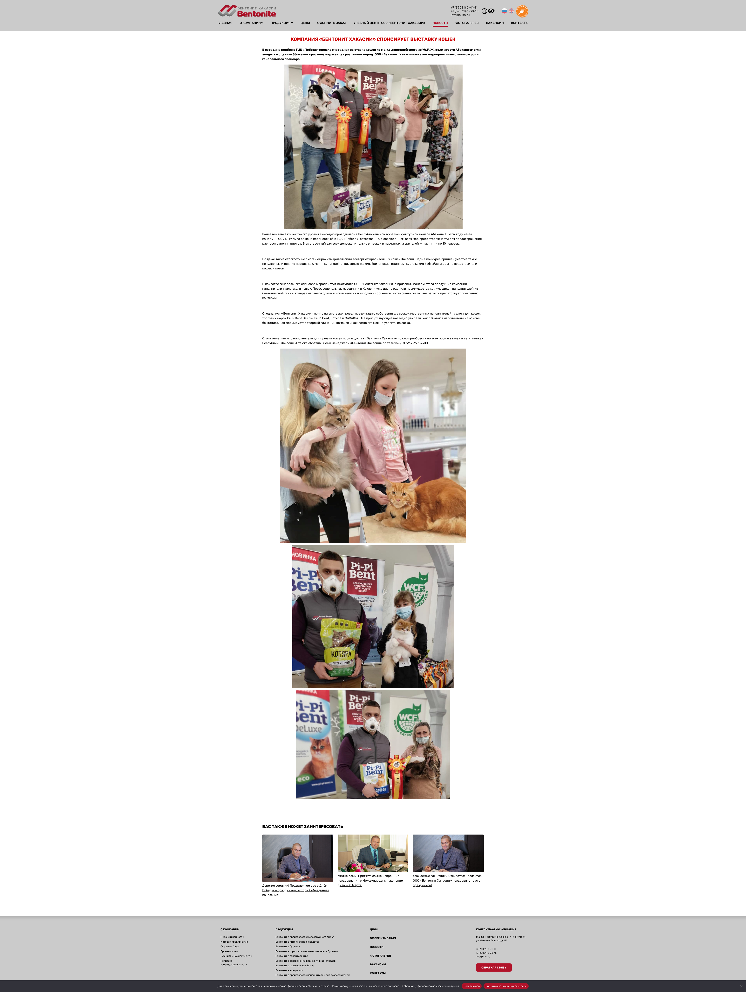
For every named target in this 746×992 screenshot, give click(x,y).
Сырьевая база (229, 946)
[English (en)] (511, 12)
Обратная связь (493, 967)
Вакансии (495, 23)
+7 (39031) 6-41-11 (464, 7)
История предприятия (234, 941)
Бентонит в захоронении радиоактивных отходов (305, 960)
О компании (250, 23)
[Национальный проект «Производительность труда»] (522, 16)
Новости (440, 23)
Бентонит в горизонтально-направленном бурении (306, 951)
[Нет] (741, 986)
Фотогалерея (467, 23)
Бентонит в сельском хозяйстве (294, 965)
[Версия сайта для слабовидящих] (491, 13)
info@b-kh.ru (460, 15)
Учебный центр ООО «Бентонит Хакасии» (389, 23)
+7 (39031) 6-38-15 (464, 11)
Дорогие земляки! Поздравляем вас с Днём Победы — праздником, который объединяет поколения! (295, 890)
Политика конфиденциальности (506, 986)
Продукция (280, 23)
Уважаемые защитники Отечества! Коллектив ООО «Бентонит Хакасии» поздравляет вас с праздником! (447, 880)
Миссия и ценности (232, 936)
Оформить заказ (331, 23)
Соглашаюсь (472, 986)
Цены (305, 23)
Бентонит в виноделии (289, 970)
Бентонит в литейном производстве (297, 941)
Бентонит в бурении (287, 946)
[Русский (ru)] (504, 12)
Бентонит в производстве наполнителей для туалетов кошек (312, 975)
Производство (229, 951)
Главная (225, 23)
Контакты (519, 23)
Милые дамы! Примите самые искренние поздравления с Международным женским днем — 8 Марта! (370, 880)
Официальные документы (236, 955)
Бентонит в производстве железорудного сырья (304, 936)
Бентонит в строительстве (291, 955)
